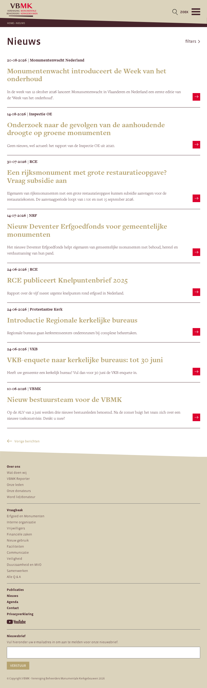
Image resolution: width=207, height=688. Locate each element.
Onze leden (15, 485)
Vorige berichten (27, 441)
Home (10, 23)
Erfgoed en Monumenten (25, 516)
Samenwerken (17, 571)
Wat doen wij (17, 473)
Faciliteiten (15, 546)
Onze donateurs (19, 491)
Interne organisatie (21, 522)
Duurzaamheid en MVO (24, 565)
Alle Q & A (14, 577)
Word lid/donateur (21, 497)
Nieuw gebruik (18, 540)
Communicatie (18, 552)
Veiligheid (14, 559)
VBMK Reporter (18, 479)
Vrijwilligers (16, 528)
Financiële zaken (19, 534)
